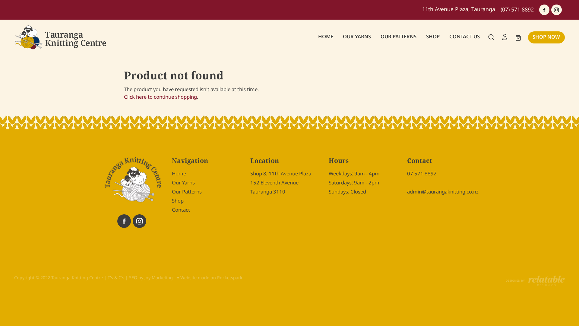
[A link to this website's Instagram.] (556, 10)
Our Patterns (187, 192)
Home (179, 174)
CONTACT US (464, 37)
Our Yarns (183, 183)
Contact (181, 210)
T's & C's (116, 277)
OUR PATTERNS (398, 37)
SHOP (433, 37)
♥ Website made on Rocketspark (209, 277)
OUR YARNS (357, 37)
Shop (178, 201)
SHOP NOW (546, 37)
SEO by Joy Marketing (151, 277)
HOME (325, 37)
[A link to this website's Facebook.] (544, 10)
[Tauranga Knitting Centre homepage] (69, 37)
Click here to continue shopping (160, 97)
